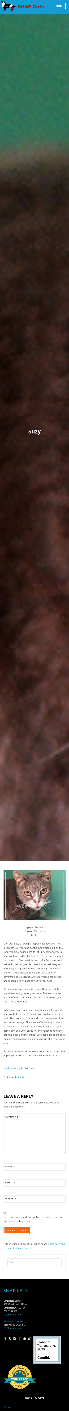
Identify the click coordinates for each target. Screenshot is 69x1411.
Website (10, 1198)
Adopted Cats (19, 1077)
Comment (13, 1116)
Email (10, 1182)
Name (10, 1166)
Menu (59, 6)
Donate (7, 1407)
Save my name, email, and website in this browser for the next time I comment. (33, 1219)
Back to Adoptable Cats (19, 1068)
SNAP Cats (10, 9)
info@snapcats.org (13, 1314)
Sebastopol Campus (13, 1321)
